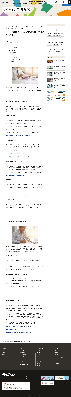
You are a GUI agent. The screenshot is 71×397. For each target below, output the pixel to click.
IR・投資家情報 (25, 3)
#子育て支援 (17, 26)
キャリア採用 (57, 352)
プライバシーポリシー (24, 374)
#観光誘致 (53, 35)
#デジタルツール (50, 44)
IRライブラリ (39, 354)
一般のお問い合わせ (65, 2)
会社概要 (3, 352)
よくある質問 (39, 361)
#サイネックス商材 (60, 49)
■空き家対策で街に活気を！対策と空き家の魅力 (15, 214)
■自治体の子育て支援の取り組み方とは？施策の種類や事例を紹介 (19, 153)
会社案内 (14, 3)
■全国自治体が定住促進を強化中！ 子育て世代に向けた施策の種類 (19, 156)
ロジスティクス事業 (23, 354)
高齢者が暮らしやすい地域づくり (15, 48)
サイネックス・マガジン (34, 1)
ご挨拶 (3, 350)
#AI (60, 28)
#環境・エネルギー (51, 42)
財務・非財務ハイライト (41, 356)
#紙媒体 (56, 42)
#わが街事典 (61, 42)
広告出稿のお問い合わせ (57, 2)
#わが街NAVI (50, 46)
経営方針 (38, 350)
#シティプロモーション (51, 51)
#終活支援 (32, 26)
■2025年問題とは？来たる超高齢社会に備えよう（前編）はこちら (19, 332)
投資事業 (21, 357)
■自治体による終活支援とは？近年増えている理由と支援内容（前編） (20, 290)
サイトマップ (57, 363)
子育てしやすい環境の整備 (14, 47)
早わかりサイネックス (43, 1)
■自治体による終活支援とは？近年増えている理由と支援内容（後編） (20, 294)
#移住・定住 (22, 26)
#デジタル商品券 (58, 51)
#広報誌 (49, 53)
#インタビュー (56, 38)
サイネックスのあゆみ (5, 356)
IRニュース (38, 352)
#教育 (60, 40)
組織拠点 (3, 357)
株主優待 (38, 359)
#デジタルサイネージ (51, 47)
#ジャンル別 (56, 44)
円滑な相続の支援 (12, 52)
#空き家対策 (12, 26)
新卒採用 (56, 350)
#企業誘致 (7, 28)
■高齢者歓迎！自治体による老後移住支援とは (15, 175)
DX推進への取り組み (24, 378)
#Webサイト (61, 44)
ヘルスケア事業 (22, 356)
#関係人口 (12, 28)
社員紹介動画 (57, 354)
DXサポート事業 (22, 352)
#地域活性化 (28, 26)
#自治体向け (22, 28)
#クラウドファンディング (51, 37)
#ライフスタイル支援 (39, 26)
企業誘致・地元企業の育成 (14, 45)
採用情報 (40, 3)
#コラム (63, 37)
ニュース (44, 3)
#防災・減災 (60, 33)
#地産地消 (58, 37)
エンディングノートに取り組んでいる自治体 (17, 59)
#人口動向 (56, 40)
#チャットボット (55, 31)
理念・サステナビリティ (33, 3)
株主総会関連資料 (40, 357)
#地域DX (7, 26)
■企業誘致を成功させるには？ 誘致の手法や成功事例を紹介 (18, 135)
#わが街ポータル (55, 46)
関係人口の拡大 (12, 50)
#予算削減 (54, 49)
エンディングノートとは (13, 57)
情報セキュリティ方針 (24, 376)
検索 (50, 1)
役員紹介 (3, 354)
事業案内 (19, 3)
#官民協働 (16, 28)
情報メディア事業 (22, 350)
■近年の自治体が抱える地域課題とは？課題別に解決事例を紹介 (18, 195)
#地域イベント (50, 38)
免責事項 (38, 363)
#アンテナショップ (51, 40)
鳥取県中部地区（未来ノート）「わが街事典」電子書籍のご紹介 (18, 326)
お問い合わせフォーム (10, 329)
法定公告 (38, 365)
